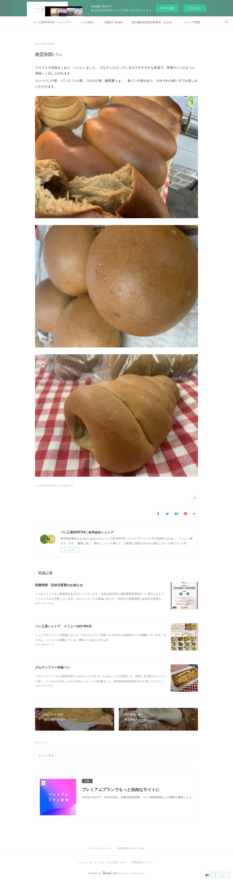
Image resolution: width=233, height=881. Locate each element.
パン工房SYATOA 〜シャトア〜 (52, 22)
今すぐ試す (167, 8)
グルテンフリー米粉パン (52, 667)
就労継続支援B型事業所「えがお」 (153, 22)
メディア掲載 (192, 22)
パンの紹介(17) (65, 485)
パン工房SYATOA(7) (45, 485)
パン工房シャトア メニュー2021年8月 (63, 626)
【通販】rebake (113, 22)
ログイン (195, 8)
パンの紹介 (87, 22)
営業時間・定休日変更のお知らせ (59, 584)
